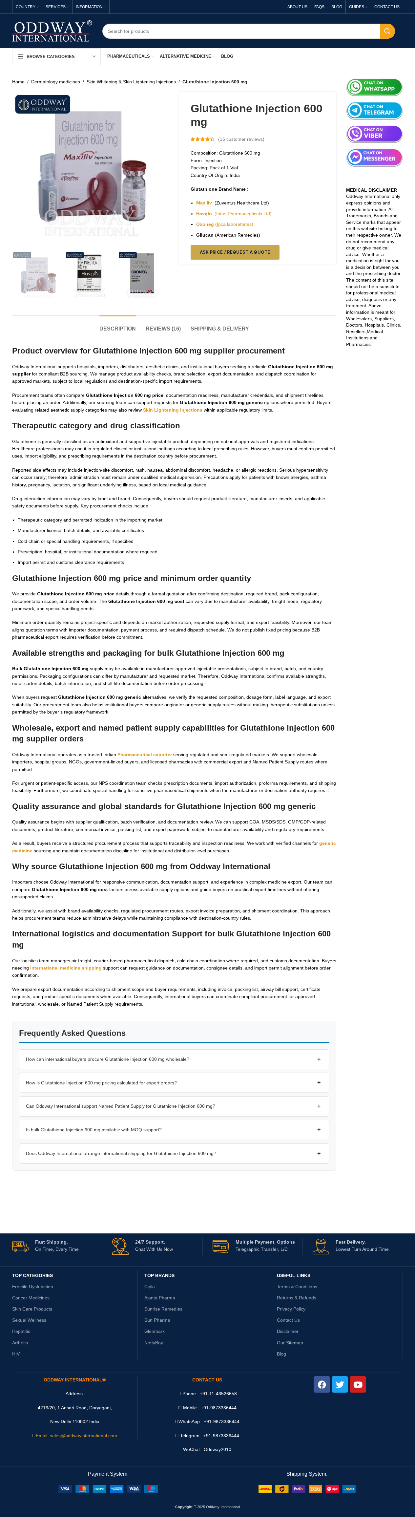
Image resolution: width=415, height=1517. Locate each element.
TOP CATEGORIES (32, 1275)
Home (18, 81)
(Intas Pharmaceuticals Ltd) (234, 213)
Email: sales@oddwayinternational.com (76, 1435)
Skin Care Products (32, 1309)
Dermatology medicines (55, 81)
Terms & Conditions (297, 1286)
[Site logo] (52, 30)
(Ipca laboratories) (224, 224)
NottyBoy (153, 1342)
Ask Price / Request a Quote (235, 252)
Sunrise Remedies (163, 1309)
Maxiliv (204, 202)
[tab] (117, 325)
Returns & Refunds (296, 1297)
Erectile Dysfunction (32, 1286)
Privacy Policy (291, 1309)
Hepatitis (21, 1331)
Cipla (149, 1286)
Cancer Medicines (31, 1297)
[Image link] (108, 1488)
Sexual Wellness (29, 1320)
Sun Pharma (157, 1320)
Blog (281, 1354)
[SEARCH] (387, 31)
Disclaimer (288, 1331)
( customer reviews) (241, 139)
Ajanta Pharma (159, 1297)
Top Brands (159, 1275)
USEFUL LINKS (293, 1275)
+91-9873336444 (221, 1421)
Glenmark (154, 1331)
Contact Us (288, 1320)
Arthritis (20, 1342)
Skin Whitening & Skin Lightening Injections (131, 81)
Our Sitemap (290, 1342)
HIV (16, 1354)
